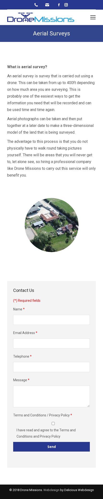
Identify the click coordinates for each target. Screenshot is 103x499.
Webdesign (51, 490)
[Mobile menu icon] (93, 17)
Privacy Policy (50, 436)
